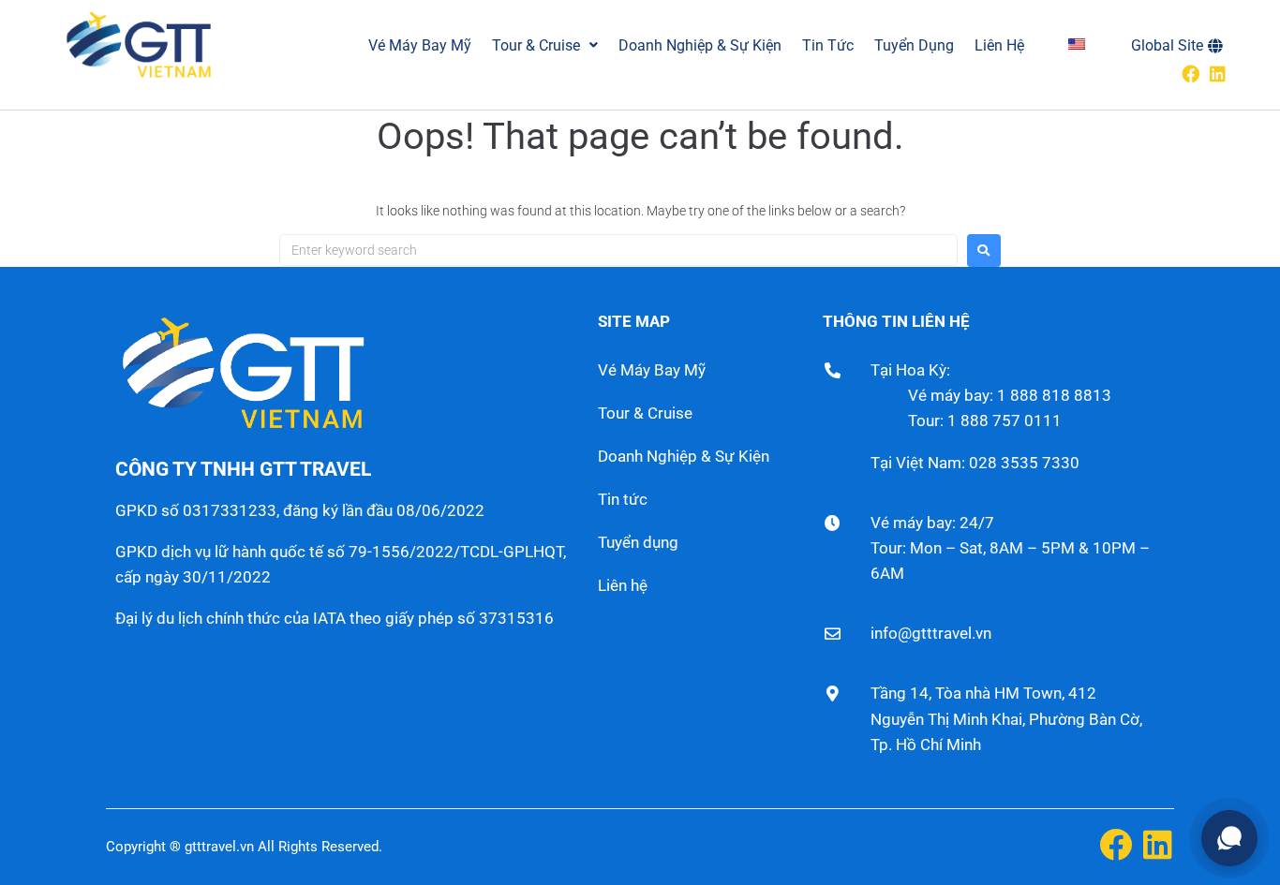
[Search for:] (618, 250)
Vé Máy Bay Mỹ (652, 370)
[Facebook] (1190, 73)
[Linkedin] (1218, 73)
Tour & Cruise (645, 413)
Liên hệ (622, 585)
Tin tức (622, 499)
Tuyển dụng (638, 542)
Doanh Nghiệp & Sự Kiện (683, 456)
